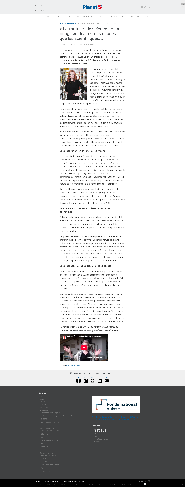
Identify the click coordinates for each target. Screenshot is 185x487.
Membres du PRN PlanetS (50, 465)
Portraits (44, 468)
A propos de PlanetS (48, 455)
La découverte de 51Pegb (50, 440)
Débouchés (101, 16)
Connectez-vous (142, 16)
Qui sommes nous (127, 16)
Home (61, 23)
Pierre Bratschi (77, 44)
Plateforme (69, 16)
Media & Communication (85, 16)
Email (107, 378)
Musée (43, 437)
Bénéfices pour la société (50, 431)
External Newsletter (71, 23)
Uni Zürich (96, 436)
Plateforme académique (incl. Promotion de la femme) (61, 416)
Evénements (113, 16)
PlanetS (39, 16)
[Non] (183, 484)
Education (44, 434)
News (48, 16)
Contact (44, 462)
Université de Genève (100, 439)
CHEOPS (44, 419)
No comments (90, 44)
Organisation (45, 458)
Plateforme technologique (50, 413)
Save (92, 378)
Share (78, 377)
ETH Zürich (96, 442)
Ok (145, 484)
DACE (43, 425)
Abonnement (46, 404)
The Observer (46, 402)
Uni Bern (95, 434)
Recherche (57, 16)
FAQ (42, 443)
